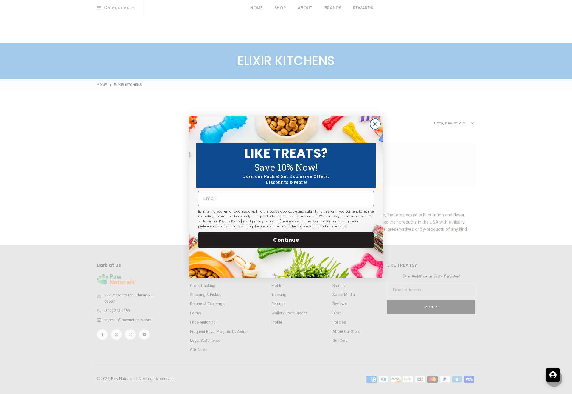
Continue (286, 240)
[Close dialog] (375, 124)
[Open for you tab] (553, 375)
